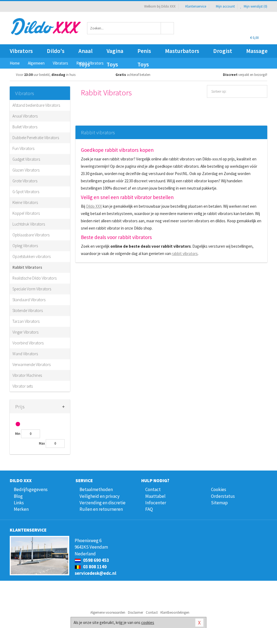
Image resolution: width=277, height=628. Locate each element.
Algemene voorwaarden (107, 612)
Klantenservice (195, 6)
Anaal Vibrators (25, 116)
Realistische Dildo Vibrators (34, 278)
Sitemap (219, 503)
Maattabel (155, 496)
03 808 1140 (94, 567)
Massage (257, 51)
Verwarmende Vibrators (31, 364)
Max (42, 443)
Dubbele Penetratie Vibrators (35, 137)
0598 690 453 (95, 560)
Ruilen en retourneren (101, 509)
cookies (147, 622)
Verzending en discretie (103, 503)
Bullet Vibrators (24, 126)
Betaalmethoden (96, 489)
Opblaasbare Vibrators (31, 234)
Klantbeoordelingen (174, 612)
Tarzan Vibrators (25, 321)
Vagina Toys (115, 52)
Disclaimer (135, 612)
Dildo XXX (94, 206)
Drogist (222, 51)
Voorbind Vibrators (28, 342)
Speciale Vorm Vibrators (31, 288)
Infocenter (155, 503)
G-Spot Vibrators (25, 191)
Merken (21, 509)
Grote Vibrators (24, 180)
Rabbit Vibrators (27, 267)
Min (17, 433)
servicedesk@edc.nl (95, 573)
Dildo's (55, 51)
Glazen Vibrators (25, 170)
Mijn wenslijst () (255, 6)
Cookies (218, 489)
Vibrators (21, 51)
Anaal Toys (85, 52)
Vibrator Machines (27, 375)
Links (19, 503)
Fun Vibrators (23, 148)
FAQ (149, 509)
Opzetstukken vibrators (31, 256)
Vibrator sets (22, 386)
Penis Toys (144, 52)
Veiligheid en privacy (100, 496)
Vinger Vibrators (25, 332)
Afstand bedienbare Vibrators (36, 105)
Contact (153, 489)
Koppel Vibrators (26, 213)
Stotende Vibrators (27, 310)
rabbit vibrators (185, 253)
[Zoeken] (167, 28)
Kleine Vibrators (25, 202)
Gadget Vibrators (26, 159)
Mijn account (225, 6)
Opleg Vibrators (25, 245)
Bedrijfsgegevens (31, 489)
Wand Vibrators (25, 353)
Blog (18, 496)
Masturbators (182, 51)
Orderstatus (223, 496)
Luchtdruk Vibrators (28, 224)
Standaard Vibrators (28, 299)
